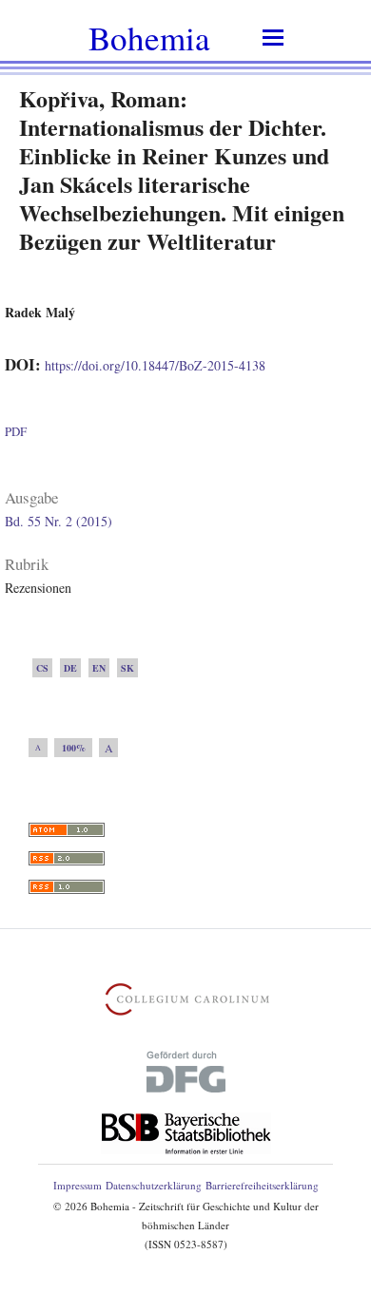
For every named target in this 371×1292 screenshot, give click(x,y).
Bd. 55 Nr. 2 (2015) (58, 521)
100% (74, 747)
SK (127, 667)
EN (99, 667)
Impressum (77, 1185)
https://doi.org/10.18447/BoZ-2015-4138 (155, 365)
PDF (16, 431)
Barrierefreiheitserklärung (262, 1185)
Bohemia (149, 37)
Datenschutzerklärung (154, 1185)
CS (42, 667)
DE (70, 667)
